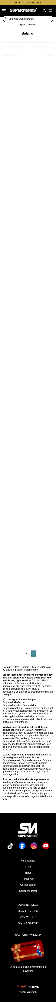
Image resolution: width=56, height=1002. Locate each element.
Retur (28, 872)
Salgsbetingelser (28, 891)
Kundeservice (28, 860)
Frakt (28, 866)
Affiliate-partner (28, 884)
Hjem (22, 24)
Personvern (28, 878)
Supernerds (32, 992)
